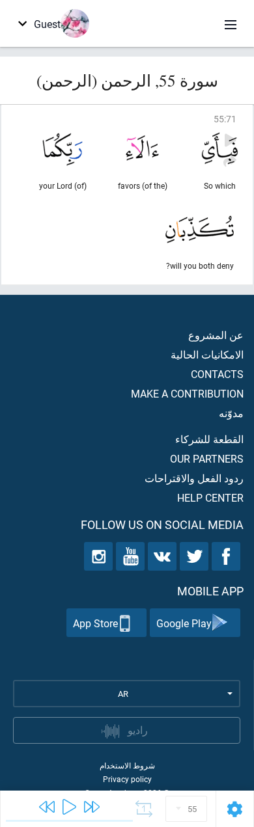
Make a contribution (187, 393)
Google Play (184, 623)
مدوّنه (231, 413)
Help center (210, 497)
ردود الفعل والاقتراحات (194, 478)
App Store (95, 623)
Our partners (207, 458)
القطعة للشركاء (209, 439)
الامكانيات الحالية (207, 354)
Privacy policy (127, 779)
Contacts (217, 374)
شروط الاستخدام (127, 765)
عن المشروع (216, 335)
